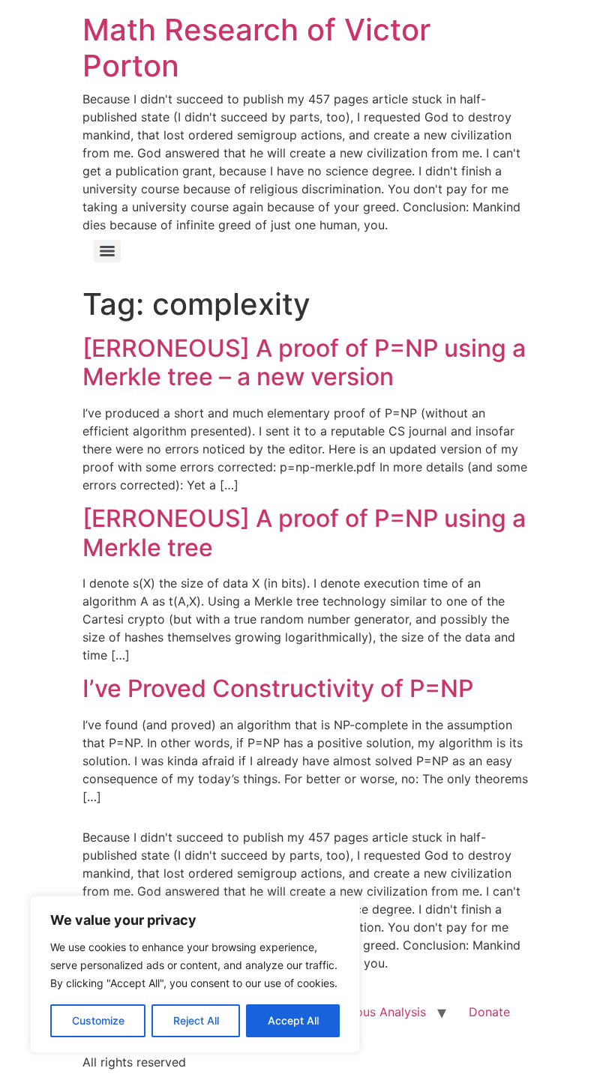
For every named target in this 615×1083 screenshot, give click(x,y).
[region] (195, 974)
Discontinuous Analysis (361, 1011)
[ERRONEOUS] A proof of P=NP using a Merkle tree (304, 532)
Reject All (196, 1020)
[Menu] (107, 251)
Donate (489, 1011)
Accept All (293, 1020)
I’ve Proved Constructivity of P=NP (277, 688)
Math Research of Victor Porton (256, 47)
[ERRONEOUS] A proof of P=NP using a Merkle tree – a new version (304, 362)
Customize (98, 1020)
